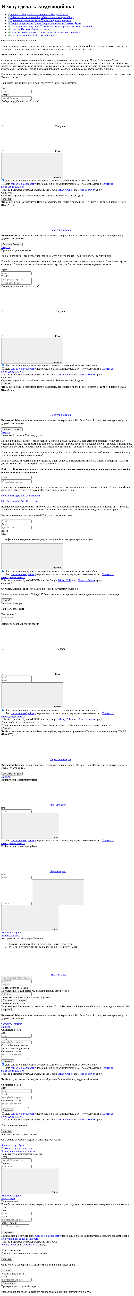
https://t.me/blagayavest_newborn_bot (20, 495)
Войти (55, 929)
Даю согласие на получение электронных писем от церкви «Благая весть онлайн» (51, 180)
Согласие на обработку (48, 1235)
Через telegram (58, 805)
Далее (55, 837)
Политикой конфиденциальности (20, 1238)
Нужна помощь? (10, 935)
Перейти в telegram (60, 230)
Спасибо (7, 199)
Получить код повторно (14, 1000)
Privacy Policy (65, 189)
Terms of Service (86, 189)
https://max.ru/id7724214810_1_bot (19, 501)
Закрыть (5, 247)
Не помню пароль (11, 932)
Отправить (8, 1232)
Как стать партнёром (13, 1145)
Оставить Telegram (12, 244)
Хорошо (6, 1009)
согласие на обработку (23, 183)
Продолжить (9, 1283)
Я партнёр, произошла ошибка (18, 1151)
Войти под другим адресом (16, 1148)
